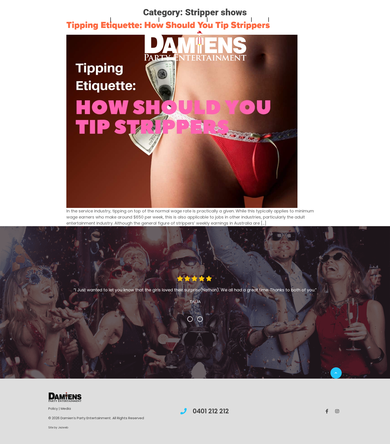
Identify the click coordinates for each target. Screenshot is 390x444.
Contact (279, 19)
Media (66, 415)
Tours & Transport (227, 19)
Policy (53, 415)
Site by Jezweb (58, 434)
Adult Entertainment (181, 19)
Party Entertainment (133, 19)
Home (104, 19)
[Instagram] (337, 418)
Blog (257, 19)
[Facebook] (327, 418)
